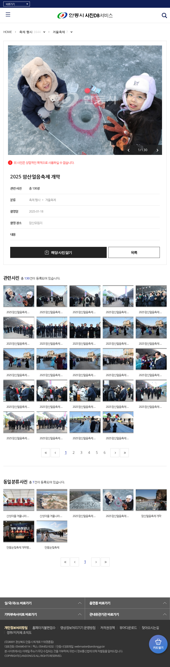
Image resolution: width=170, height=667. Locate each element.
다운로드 (23, 296)
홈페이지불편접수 (43, 627)
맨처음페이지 (45, 452)
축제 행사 (30, 32)
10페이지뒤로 (114, 452)
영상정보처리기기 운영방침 (77, 627)
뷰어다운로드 (128, 627)
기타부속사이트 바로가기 (20, 614)
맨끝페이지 (124, 452)
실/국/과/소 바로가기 (17, 603)
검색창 (164, 15)
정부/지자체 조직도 (19, 632)
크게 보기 (14, 296)
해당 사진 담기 (61, 252)
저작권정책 (107, 627)
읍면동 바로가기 (99, 603)
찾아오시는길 (150, 627)
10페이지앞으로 (55, 452)
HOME (7, 32)
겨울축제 (60, 32)
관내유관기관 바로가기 (104, 614)
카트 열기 (158, 644)
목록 (134, 252)
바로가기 (10, 4)
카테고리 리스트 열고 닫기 (8, 14)
